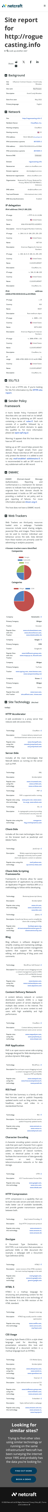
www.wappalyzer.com (33, 1034)
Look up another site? (17, 51)
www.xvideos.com (35, 786)
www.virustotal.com (34, 781)
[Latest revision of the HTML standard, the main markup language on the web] (41, 1264)
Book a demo (23, 1479)
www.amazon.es (35, 1230)
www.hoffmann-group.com (31, 653)
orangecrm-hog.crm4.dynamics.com (33, 821)
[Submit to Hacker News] (16, 65)
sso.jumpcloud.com (35, 746)
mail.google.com (35, 1276)
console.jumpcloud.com (32, 744)
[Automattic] (41, 617)
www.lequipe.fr (36, 1412)
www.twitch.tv (36, 1371)
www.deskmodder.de (34, 635)
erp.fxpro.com (37, 1328)
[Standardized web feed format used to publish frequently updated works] (41, 1115)
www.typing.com (22, 671)
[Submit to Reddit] (16, 61)
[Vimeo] (41, 678)
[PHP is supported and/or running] (41, 791)
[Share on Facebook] (31, 61)
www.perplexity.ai (34, 1037)
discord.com (37, 655)
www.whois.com (36, 802)
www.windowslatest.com (32, 630)
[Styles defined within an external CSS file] (41, 1378)
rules (28, 421)
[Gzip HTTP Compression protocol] (41, 1219)
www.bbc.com (37, 910)
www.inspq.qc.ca (26, 655)
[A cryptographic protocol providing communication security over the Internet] (41, 807)
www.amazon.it (35, 1228)
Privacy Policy (34, 1502)
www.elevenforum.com (32, 633)
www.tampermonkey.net (33, 674)
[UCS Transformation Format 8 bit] (41, 1174)
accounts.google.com (33, 1278)
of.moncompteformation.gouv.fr (29, 928)
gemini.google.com (35, 1280)
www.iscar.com (35, 692)
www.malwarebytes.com (32, 983)
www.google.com (35, 1183)
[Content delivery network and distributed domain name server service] (41, 731)
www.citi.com (36, 905)
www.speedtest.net (35, 1373)
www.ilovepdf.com (34, 742)
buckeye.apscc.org (34, 926)
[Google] (41, 640)
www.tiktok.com (36, 1187)
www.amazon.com (35, 1394)
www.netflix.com (35, 1323)
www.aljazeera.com (35, 986)
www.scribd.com (35, 784)
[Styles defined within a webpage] (41, 1398)
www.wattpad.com (34, 1078)
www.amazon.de (36, 1233)
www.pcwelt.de (36, 1083)
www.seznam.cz (35, 1126)
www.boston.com (35, 671)
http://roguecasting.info (31, 118)
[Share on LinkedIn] (37, 61)
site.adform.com (27, 694)
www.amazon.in (35, 1410)
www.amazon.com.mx (33, 1408)
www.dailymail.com (34, 1131)
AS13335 (37, 141)
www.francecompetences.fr (31, 1081)
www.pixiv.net (27, 800)
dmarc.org (30, 502)
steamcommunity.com (33, 930)
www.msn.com (36, 1185)
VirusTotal (36, 137)
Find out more (23, 1471)
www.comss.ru (36, 1128)
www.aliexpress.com (33, 1369)
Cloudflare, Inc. (36, 123)
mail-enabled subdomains (25, 458)
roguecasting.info (35, 162)
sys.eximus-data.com (34, 865)
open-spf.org (20, 432)
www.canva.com (35, 1326)
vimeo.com (38, 694)
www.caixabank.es (34, 908)
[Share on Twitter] (23, 61)
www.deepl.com (36, 1039)
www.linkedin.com (34, 1392)
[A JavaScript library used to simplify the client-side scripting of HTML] (41, 915)
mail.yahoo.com (35, 862)
